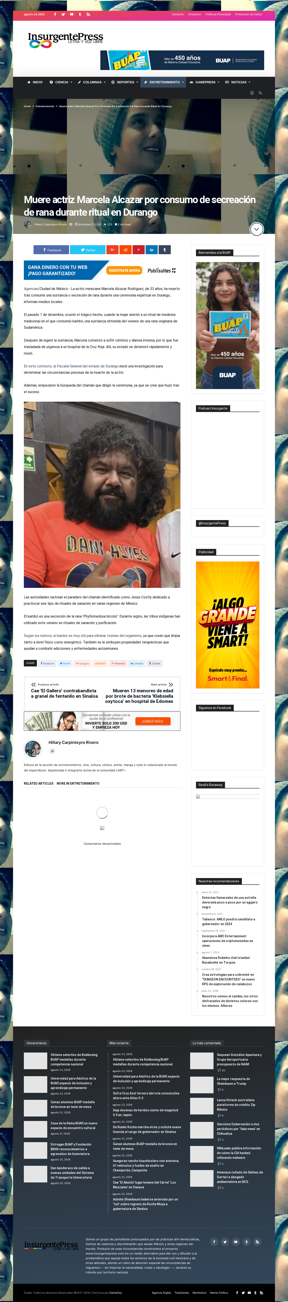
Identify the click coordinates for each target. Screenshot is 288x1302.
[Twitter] (63, 14)
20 (223, 1070)
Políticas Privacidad (218, 14)
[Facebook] (54, 14)
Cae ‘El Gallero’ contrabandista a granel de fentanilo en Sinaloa (64, 691)
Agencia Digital (161, 1292)
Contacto (178, 14)
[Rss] (88, 14)
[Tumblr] (79, 14)
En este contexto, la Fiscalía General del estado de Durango (71, 366)
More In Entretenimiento (78, 783)
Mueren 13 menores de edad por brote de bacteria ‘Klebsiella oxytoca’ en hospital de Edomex (139, 693)
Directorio (194, 14)
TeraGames (182, 1292)
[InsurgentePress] (71, 27)
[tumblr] (165, 249)
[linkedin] (152, 249)
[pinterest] (139, 249)
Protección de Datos (248, 14)
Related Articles (38, 783)
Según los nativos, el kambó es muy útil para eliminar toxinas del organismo (83, 636)
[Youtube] (71, 14)
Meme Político (219, 1292)
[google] (112, 249)
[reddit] (125, 249)
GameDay (115, 1292)
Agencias (31, 289)
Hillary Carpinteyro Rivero (50, 224)
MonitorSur (200, 1292)
